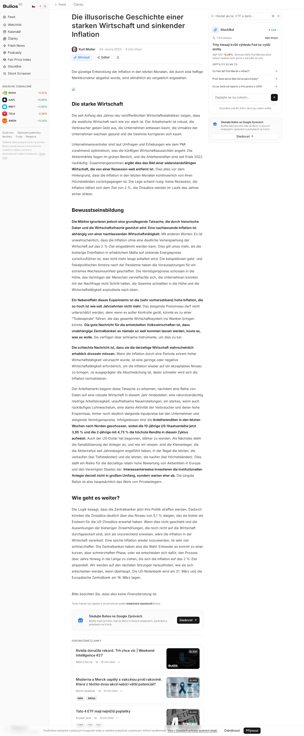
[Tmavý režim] (43, 6)
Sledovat (186, 620)
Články (78, 4)
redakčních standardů (139, 603)
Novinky (7, 136)
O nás (19, 136)
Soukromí (8, 132)
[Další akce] (119, 662)
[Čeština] (33, 6)
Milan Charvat (84, 662)
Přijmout (252, 730)
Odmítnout (232, 730)
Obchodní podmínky (29, 132)
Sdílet (105, 57)
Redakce (31, 136)
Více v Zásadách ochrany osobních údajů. (193, 730)
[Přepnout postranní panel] (49, 368)
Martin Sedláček (85, 690)
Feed (62, 4)
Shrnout (84, 57)
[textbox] (240, 97)
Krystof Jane (83, 717)
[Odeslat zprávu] (274, 97)
